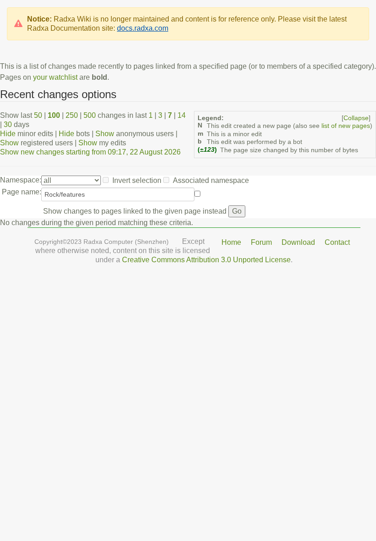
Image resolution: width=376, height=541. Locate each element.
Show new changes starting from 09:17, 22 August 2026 (90, 152)
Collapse (356, 118)
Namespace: (20, 180)
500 (89, 115)
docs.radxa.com (142, 28)
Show (104, 134)
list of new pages (345, 125)
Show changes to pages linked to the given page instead (135, 211)
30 (8, 124)
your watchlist (55, 77)
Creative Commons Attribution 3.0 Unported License (206, 260)
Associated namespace (211, 180)
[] (356, 118)
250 (72, 115)
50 (38, 115)
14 (181, 115)
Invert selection (136, 180)
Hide (8, 134)
